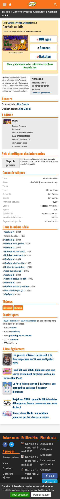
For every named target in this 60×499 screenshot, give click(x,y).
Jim (22, 104)
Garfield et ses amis (14, 251)
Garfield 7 (9, 294)
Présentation (10, 457)
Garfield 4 (9, 259)
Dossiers (46, 455)
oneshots (15, 331)
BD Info (6, 11)
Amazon (45, 47)
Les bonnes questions (47, 462)
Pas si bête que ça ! (14, 290)
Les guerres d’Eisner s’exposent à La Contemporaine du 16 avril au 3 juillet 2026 (33, 359)
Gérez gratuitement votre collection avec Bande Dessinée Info (30, 65)
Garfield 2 (9, 239)
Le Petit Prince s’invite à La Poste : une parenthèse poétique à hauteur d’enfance (34, 388)
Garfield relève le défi (15, 278)
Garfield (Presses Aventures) (29, 11)
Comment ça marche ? (42, 92)
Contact (7, 468)
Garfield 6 (9, 282)
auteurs (14, 339)
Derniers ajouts (7, 475)
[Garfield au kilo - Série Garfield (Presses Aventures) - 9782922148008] (7, 123)
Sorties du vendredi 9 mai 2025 (29, 447)
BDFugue (45, 38)
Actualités (46, 444)
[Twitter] (12, 444)
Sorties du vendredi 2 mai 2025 (29, 474)
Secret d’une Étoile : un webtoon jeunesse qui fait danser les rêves (30, 415)
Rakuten (45, 56)
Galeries (45, 469)
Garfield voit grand (14, 243)
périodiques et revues (20, 335)
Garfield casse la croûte (16, 286)
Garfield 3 (9, 247)
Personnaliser (41, 494)
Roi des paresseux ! (14, 255)
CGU (5, 463)
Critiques (46, 449)
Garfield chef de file (14, 263)
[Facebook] (5, 444)
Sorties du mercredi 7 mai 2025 (29, 460)
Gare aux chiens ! (13, 270)
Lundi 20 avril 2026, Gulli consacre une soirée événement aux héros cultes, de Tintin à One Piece (28, 374)
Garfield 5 (9, 274)
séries (13, 327)
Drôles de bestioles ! (15, 266)
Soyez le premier (10, 163)
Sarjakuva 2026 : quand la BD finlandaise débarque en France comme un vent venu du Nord (35, 403)
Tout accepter (20, 494)
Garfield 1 (9, 231)
